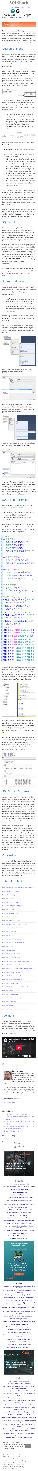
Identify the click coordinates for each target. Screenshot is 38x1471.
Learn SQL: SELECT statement (10, 902)
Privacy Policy (22, 1465)
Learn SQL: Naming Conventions (11, 990)
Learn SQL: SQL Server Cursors (10, 983)
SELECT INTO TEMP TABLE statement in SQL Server (19, 1204)
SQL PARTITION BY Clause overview (19, 1184)
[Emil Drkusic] (8, 1080)
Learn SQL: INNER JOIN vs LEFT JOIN (12, 906)
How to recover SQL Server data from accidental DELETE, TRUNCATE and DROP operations (19, 1429)
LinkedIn (17, 1099)
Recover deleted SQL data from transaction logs (19, 1405)
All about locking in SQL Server (19, 1324)
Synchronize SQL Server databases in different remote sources (19, 1394)
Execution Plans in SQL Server (19, 1233)
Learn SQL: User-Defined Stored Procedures (14, 943)
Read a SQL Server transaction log (19, 1381)
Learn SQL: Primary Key (8, 895)
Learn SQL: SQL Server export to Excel (12, 976)
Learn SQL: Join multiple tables (10, 917)
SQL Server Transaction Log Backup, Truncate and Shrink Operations (19, 1287)
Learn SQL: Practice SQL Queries (11, 954)
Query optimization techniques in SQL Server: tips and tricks (19, 1303)
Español (27, 7)
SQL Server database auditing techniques (19, 1384)
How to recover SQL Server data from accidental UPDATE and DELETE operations (19, 1387)
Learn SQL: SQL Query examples (11, 957)
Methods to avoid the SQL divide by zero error (19, 1300)
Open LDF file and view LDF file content (19, 1415)
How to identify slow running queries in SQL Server (19, 1316)
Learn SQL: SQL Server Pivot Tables (11, 972)
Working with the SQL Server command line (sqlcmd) (19, 1221)
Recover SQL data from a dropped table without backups (19, 1398)
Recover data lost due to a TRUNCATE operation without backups (19, 1425)
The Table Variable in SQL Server (19, 1189)
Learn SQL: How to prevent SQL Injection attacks (15, 1009)
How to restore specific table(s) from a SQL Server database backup (19, 1401)
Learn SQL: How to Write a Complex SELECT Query (16, 924)
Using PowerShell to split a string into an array (19, 1339)
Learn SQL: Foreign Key (8, 898)
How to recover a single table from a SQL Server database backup (19, 1421)
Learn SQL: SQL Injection (9, 1002)
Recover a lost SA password (19, 1195)
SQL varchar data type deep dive (19, 1319)
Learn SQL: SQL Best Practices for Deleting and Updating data (19, 987)
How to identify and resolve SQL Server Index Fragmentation (19, 1201)
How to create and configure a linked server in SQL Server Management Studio (19, 1308)
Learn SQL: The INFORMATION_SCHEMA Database (16, 928)
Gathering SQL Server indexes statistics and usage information (19, 1227)
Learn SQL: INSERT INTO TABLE (10, 891)
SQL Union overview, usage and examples (19, 1347)
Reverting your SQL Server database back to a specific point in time (19, 1434)
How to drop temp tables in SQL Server (19, 1332)
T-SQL (13, 1136)
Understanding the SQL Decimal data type (19, 1223)
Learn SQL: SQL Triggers (8, 950)
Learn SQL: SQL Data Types (9, 932)
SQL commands (6, 1136)
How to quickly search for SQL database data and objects (19, 1391)
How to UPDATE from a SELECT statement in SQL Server (19, 1210)
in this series (16, 36)
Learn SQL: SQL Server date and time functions (15, 965)
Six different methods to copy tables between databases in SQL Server (19, 1291)
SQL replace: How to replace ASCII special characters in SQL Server (19, 1312)
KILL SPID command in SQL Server (19, 1342)
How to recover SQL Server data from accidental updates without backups (19, 1408)
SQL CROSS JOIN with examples (19, 1215)
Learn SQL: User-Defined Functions (11, 939)
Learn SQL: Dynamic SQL (9, 1005)
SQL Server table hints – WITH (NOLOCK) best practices (19, 1187)
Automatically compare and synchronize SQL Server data (19, 1412)
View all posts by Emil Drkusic (12, 1102)
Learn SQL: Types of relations (10, 913)
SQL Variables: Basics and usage (19, 1192)
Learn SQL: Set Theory (8, 935)
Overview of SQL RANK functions (19, 1238)
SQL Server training (17, 7)
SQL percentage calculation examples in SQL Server (19, 1230)
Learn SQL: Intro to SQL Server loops (12, 979)
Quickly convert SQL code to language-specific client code (19, 1417)
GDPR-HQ (14, 1469)
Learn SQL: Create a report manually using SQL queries (17, 961)
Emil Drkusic (19, 17)
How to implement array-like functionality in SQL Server (19, 1321)
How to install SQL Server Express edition (19, 1344)
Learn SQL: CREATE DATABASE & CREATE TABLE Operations (18, 887)
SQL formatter (28, 1021)
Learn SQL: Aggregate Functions (11, 920)
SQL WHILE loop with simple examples (19, 1207)
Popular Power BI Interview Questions (19, 1236)
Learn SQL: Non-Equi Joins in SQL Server (13, 998)
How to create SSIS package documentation (19, 1437)
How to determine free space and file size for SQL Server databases (19, 1335)
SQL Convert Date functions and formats (19, 1218)
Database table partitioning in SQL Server (19, 1329)
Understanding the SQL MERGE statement (19, 1212)
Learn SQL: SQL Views (8, 946)
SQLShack (19, 2)
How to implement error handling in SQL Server (19, 1295)
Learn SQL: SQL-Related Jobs (10, 994)
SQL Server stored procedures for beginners (19, 1327)
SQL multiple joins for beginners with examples (19, 1197)
